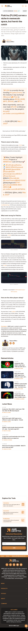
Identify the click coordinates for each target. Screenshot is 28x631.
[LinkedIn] (13, 343)
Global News (18, 371)
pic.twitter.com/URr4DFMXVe (14, 189)
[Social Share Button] (26, 625)
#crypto (6, 111)
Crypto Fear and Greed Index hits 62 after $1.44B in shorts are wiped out (20, 395)
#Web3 (5, 160)
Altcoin (16, 361)
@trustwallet (8, 185)
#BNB (15, 185)
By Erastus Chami (19, 368)
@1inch (11, 178)
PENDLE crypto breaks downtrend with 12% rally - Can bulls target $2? (21, 385)
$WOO (8, 167)
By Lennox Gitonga (6, 449)
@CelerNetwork (9, 176)
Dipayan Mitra (10, 41)
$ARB (22, 99)
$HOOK (12, 172)
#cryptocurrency (16, 93)
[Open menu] (2, 6)
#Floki (15, 97)
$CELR (18, 174)
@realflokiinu (16, 165)
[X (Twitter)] (10, 343)
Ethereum (4, 443)
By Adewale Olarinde (19, 398)
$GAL (18, 169)
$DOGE (11, 101)
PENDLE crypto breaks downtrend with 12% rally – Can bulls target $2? (12, 428)
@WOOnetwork (17, 167)
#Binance (6, 97)
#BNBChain (7, 162)
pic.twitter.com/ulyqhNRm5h (13, 113)
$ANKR (8, 169)
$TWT (17, 183)
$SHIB (17, 99)
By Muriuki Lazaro (19, 378)
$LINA (16, 178)
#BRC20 (6, 187)
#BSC (19, 185)
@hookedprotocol (9, 174)
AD (26, 0)
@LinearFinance (9, 180)
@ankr (13, 169)
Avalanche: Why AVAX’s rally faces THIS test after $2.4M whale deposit (20, 365)
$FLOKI (6, 90)
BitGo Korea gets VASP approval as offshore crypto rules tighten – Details (20, 375)
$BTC (5, 101)
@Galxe (6, 172)
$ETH (20, 101)
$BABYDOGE (20, 180)
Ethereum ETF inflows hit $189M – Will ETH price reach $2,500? (13, 446)
